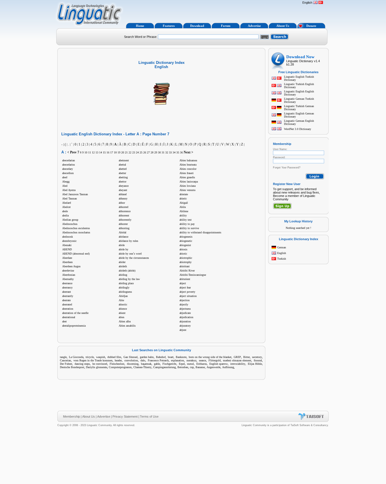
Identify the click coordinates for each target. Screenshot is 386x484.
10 (85, 152)
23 (133, 152)
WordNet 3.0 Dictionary (297, 129)
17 (111, 152)
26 (144, 152)
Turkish (281, 258)
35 (177, 152)
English (281, 253)
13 (97, 152)
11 (89, 152)
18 (115, 152)
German (281, 247)
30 (159, 152)
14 (100, 152)
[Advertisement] (212, 10)
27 (148, 152)
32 (166, 152)
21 (126, 152)
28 (152, 152)
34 (174, 152)
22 (130, 152)
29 (155, 152)
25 (141, 152)
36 (181, 152)
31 (163, 152)
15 (104, 152)
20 (122, 152)
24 (137, 152)
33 (170, 152)
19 (119, 152)
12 (93, 152)
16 (108, 152)
